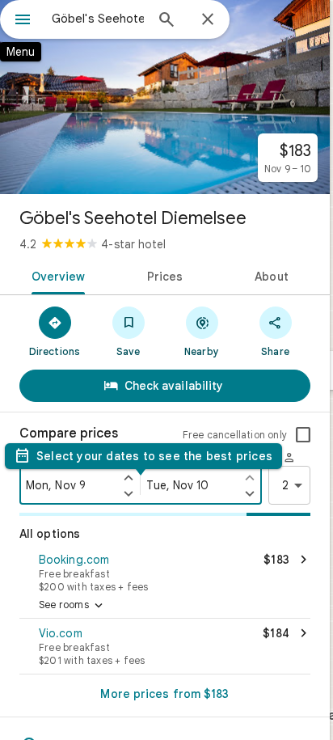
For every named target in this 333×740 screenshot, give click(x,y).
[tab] (55, 275)
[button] (164, 571)
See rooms (72, 606)
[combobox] (98, 18)
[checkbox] (303, 435)
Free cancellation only (235, 435)
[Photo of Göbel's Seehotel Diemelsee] (165, 97)
